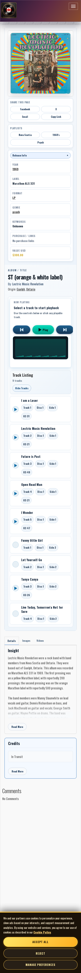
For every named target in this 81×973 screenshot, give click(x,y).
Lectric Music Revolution (27, 283)
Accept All (40, 942)
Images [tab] (26, 640)
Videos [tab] (40, 640)
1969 (15, 169)
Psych (40, 142)
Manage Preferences (40, 965)
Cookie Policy (42, 932)
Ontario (30, 289)
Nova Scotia (25, 135)
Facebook (25, 109)
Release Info (40, 155)
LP (14, 198)
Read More (17, 726)
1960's (56, 135)
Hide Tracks (21, 388)
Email (25, 116)
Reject (40, 953)
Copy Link (56, 116)
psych (16, 212)
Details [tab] (11, 641)
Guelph (21, 289)
